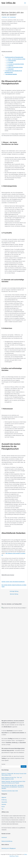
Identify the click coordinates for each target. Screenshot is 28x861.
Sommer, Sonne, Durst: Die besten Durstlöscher (13, 581)
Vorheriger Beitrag (14, 591)
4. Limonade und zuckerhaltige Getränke (16, 64)
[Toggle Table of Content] (3, 55)
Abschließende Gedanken (11, 74)
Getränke (4, 17)
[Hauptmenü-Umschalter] (25, 2)
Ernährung (4, 799)
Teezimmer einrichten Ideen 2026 (10, 790)
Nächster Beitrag (14, 594)
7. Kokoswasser (10, 68)
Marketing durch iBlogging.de (9, 848)
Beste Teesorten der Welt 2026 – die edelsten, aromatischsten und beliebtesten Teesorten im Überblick (13, 787)
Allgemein (4, 797)
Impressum (4, 837)
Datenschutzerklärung (7, 841)
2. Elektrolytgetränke (12, 60)
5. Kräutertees (10, 65)
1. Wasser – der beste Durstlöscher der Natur (16, 58)
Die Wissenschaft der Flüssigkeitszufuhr (14, 57)
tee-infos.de (8, 2)
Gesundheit (4, 802)
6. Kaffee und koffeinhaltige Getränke (15, 67)
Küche (3, 806)
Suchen (3, 764)
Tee (2, 809)
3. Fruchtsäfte (10, 62)
